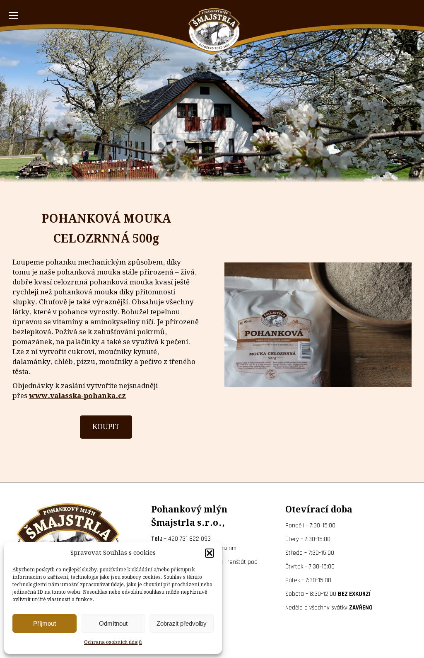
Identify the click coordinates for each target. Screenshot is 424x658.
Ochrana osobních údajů (113, 642)
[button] (209, 553)
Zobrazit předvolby (182, 623)
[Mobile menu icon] (13, 15)
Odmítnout (113, 623)
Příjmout (44, 623)
